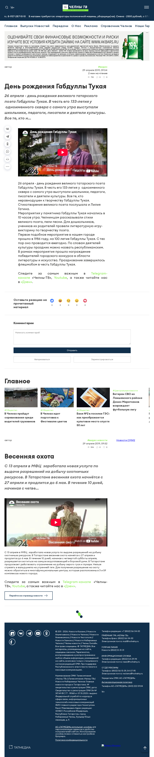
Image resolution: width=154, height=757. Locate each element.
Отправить (72, 350)
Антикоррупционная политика (117, 682)
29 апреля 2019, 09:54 (94, 70)
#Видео (102, 66)
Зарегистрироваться (102, 359)
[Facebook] (12, 642)
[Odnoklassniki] (46, 633)
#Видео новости (97, 440)
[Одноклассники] (8, 144)
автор (8, 66)
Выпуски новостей (35, 26)
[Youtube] (38, 633)
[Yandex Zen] (12, 633)
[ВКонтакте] (8, 129)
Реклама (91, 26)
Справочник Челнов (116, 26)
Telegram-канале (77, 582)
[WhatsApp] (8, 151)
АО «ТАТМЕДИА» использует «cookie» (73, 727)
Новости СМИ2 (125, 440)
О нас (76, 26)
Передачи (60, 26)
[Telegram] (8, 136)
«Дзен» (26, 282)
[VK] (21, 633)
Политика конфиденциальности (71, 740)
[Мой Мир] (8, 159)
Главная (11, 26)
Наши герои (144, 26)
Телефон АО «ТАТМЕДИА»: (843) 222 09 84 (122, 686)
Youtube (60, 277)
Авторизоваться (42, 359)
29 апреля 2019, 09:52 (95, 443)
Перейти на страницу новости (26, 595)
